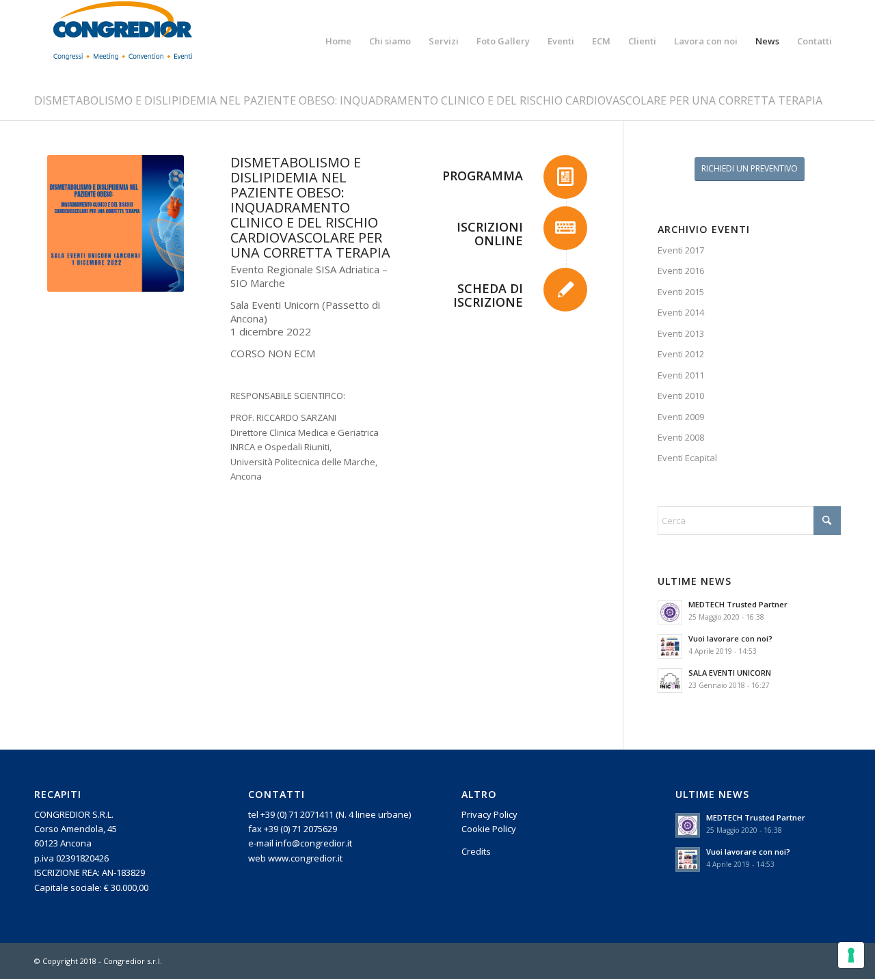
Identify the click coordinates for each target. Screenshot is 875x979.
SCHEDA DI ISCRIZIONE (488, 295)
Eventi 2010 (681, 395)
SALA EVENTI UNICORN (729, 672)
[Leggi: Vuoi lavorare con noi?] (670, 646)
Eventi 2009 (681, 417)
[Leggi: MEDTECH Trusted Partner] (670, 612)
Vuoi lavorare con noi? (730, 638)
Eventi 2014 (681, 312)
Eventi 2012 (681, 354)
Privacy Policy (489, 814)
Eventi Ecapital (687, 458)
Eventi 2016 (681, 270)
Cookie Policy (488, 829)
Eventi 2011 (681, 375)
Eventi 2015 (681, 292)
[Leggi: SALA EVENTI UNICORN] (670, 680)
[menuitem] (338, 41)
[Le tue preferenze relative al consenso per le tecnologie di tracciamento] (851, 955)
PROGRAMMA (482, 175)
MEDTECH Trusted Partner (738, 604)
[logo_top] (123, 41)
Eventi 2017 (681, 250)
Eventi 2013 (681, 333)
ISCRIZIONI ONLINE (490, 234)
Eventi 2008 (681, 437)
